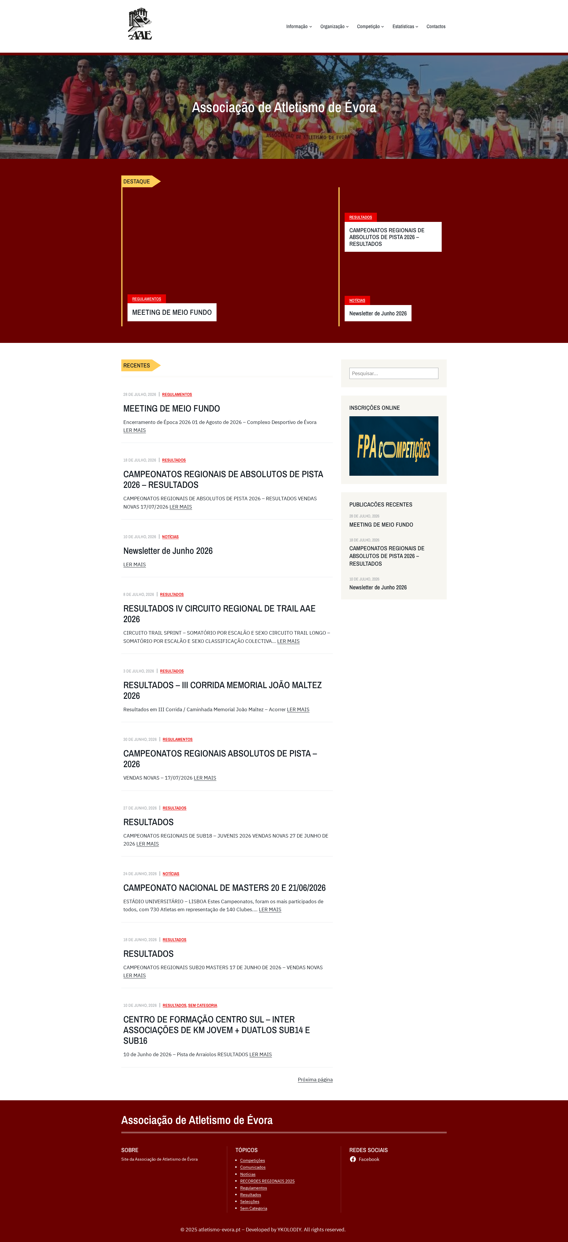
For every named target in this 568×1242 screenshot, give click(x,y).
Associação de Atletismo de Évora (197, 1120)
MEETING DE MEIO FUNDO (172, 312)
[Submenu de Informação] (310, 26)
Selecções (249, 1201)
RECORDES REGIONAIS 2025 (267, 1181)
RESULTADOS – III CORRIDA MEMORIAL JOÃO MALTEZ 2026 (222, 690)
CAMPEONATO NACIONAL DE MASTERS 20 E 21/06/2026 (224, 887)
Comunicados (253, 1167)
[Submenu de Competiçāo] (382, 26)
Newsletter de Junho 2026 (378, 313)
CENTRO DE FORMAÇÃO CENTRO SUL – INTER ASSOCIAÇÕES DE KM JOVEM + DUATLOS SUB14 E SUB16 (216, 1030)
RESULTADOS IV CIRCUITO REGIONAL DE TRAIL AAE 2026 (219, 613)
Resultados (360, 217)
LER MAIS (134, 430)
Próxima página (315, 1079)
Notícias (357, 300)
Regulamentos (146, 298)
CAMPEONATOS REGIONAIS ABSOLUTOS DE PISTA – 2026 (220, 758)
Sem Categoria (202, 1005)
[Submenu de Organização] (347, 26)
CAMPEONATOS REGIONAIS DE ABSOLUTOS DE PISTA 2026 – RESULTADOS (387, 237)
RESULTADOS (148, 822)
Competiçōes (252, 1160)
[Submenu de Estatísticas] (416, 26)
